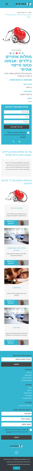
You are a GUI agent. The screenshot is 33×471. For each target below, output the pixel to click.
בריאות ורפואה (21, 12)
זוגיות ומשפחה (27, 398)
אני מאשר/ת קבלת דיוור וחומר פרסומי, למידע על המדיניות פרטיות (15, 134)
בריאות (29, 390)
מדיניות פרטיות (27, 378)
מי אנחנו (29, 372)
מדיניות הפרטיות (14, 464)
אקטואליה (28, 396)
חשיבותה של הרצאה (25, 405)
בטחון (30, 388)
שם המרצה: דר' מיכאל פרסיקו (21, 79)
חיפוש (16, 364)
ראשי (30, 12)
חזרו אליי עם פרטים (16, 127)
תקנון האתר (28, 375)
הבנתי (16, 468)
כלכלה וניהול (28, 393)
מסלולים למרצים (26, 380)
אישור (16, 437)
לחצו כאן (23, 137)
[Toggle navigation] (7, 4)
